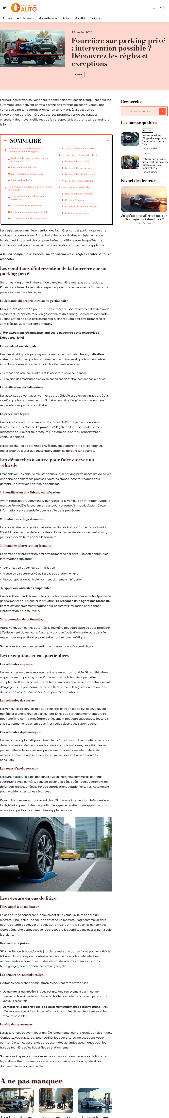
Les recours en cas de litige (76, 187)
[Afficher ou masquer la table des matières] (75, 141)
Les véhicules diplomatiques (80, 174)
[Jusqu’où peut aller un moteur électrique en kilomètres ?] (144, 199)
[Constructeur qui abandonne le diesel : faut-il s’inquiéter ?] (95, 1101)
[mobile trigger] (6, 7)
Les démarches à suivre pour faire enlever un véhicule (30, 188)
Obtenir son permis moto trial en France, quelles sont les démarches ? (155, 163)
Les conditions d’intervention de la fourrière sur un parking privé (26, 150)
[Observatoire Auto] (24, 7)
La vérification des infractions (27, 174)
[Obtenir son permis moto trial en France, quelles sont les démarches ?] (130, 162)
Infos (79, 74)
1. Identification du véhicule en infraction (27, 197)
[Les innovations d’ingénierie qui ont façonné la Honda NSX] (130, 139)
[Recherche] (154, 7)
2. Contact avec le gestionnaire (27, 205)
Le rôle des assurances (77, 213)
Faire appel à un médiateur (79, 193)
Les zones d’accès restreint (79, 181)
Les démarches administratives (81, 206)
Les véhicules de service (77, 168)
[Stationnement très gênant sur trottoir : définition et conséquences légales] (56, 1101)
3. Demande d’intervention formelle (30, 212)
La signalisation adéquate (24, 167)
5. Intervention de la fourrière (81, 148)
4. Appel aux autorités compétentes (30, 218)
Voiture (147, 130)
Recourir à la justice (75, 200)
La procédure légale (22, 180)
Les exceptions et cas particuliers (79, 155)
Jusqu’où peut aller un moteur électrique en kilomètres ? (144, 217)
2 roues (147, 154)
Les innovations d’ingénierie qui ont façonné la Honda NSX (154, 139)
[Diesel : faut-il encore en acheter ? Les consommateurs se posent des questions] (17, 1101)
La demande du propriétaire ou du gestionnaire (29, 159)
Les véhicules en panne (77, 161)
